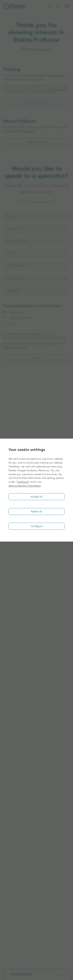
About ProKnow (36, 142)
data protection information (24, 486)
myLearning (56, 75)
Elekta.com (28, 131)
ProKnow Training (36, 102)
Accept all (36, 496)
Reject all (36, 511)
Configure (22, 482)
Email (12, 324)
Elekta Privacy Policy (14, 347)
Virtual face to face (20, 318)
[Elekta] (14, 6)
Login (58, 6)
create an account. (60, 89)
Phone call (15, 312)
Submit (36, 358)
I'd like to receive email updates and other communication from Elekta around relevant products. (34, 336)
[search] (50, 6)
